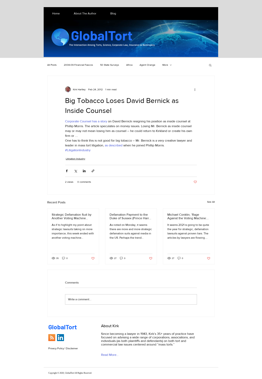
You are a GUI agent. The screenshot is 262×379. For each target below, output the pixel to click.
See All (211, 201)
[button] (210, 65)
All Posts (52, 64)
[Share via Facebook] (66, 171)
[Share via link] (93, 171)
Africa (129, 64)
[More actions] (195, 89)
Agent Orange (147, 64)
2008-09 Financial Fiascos (78, 64)
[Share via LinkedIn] (84, 171)
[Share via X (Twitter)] (75, 171)
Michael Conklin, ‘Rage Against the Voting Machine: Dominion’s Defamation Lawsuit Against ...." (187, 216)
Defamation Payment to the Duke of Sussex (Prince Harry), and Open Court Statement (131, 216)
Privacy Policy (56, 348)
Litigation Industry (75, 158)
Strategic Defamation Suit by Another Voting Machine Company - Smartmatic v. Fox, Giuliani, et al (72, 216)
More (165, 64)
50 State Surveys (109, 64)
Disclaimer (72, 348)
